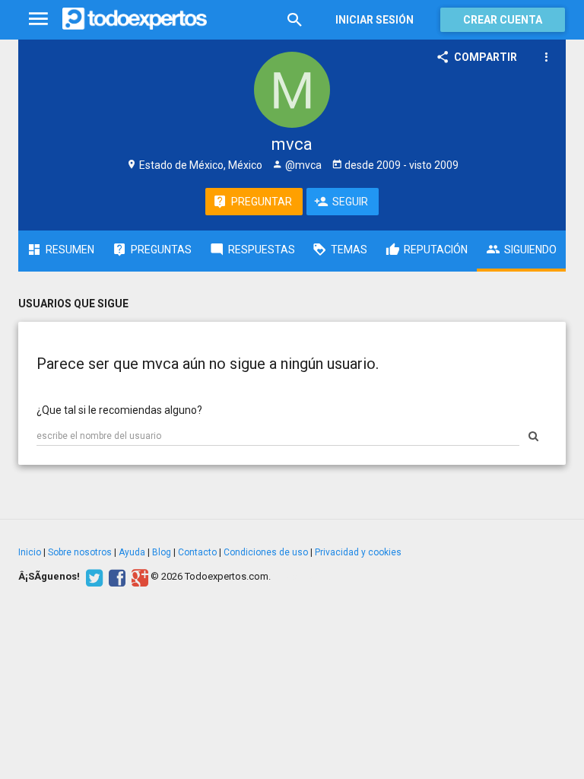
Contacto (197, 552)
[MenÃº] (38, 19)
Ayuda (132, 552)
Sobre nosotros (80, 552)
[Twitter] (92, 576)
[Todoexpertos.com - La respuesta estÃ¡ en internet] (134, 19)
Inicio (29, 552)
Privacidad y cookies (358, 552)
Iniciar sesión (374, 20)
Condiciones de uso (266, 552)
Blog (161, 552)
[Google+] (138, 576)
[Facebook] (115, 576)
